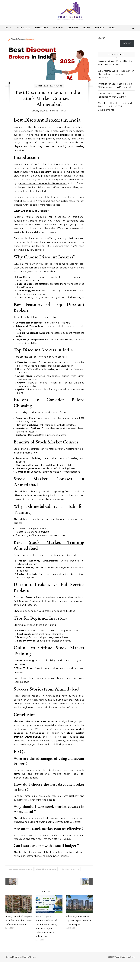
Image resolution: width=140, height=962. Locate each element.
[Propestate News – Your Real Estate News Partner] (70, 11)
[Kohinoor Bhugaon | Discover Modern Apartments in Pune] (11, 881)
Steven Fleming (59, 111)
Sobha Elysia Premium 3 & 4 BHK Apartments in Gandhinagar (78, 920)
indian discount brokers (69, 869)
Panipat (99, 28)
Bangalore (41, 28)
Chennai (58, 28)
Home (8, 28)
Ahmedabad (23, 28)
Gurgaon (73, 28)
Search (101, 38)
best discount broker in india (20, 869)
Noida (86, 28)
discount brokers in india (46, 869)
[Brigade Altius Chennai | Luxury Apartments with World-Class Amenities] (86, 881)
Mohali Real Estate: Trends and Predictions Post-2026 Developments (115, 106)
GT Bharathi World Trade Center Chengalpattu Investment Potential (116, 74)
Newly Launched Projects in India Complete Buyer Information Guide (18, 920)
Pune (112, 28)
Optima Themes (29, 957)
